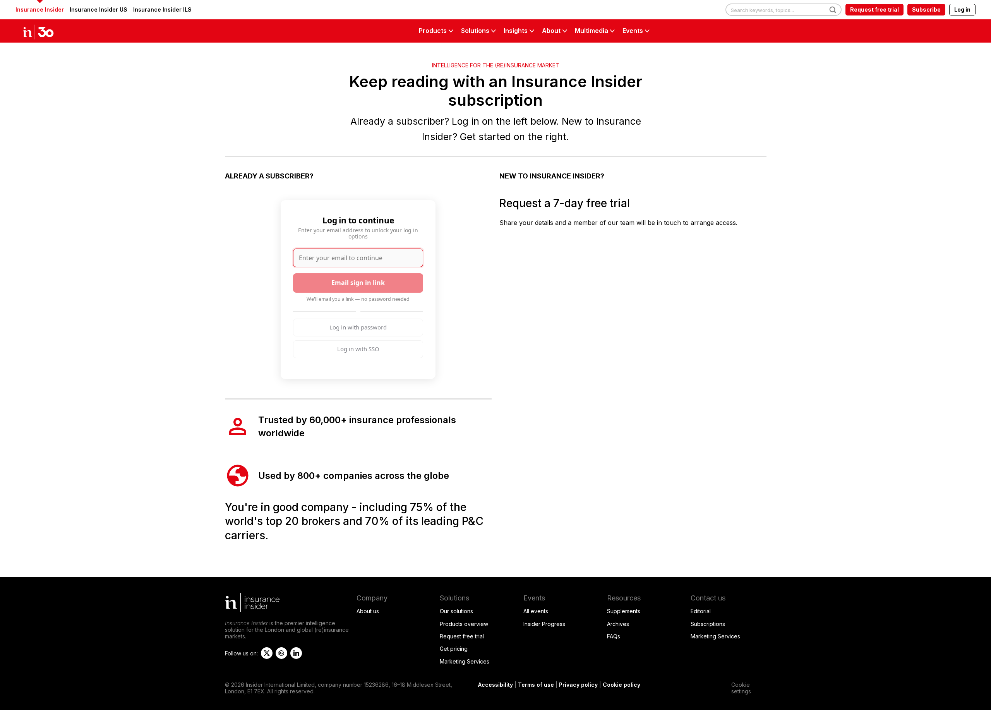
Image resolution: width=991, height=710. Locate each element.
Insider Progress (544, 624)
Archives (618, 624)
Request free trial (874, 9)
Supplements (623, 611)
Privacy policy (578, 684)
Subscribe (926, 9)
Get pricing (454, 648)
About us (368, 611)
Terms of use (536, 684)
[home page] (46, 31)
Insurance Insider (39, 9)
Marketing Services (464, 661)
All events (535, 611)
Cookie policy (621, 684)
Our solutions (456, 611)
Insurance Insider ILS (162, 9)
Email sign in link (358, 282)
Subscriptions (708, 624)
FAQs (613, 636)
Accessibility (495, 684)
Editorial (701, 611)
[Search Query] (783, 10)
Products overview (464, 624)
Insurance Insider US (98, 9)
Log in (962, 9)
